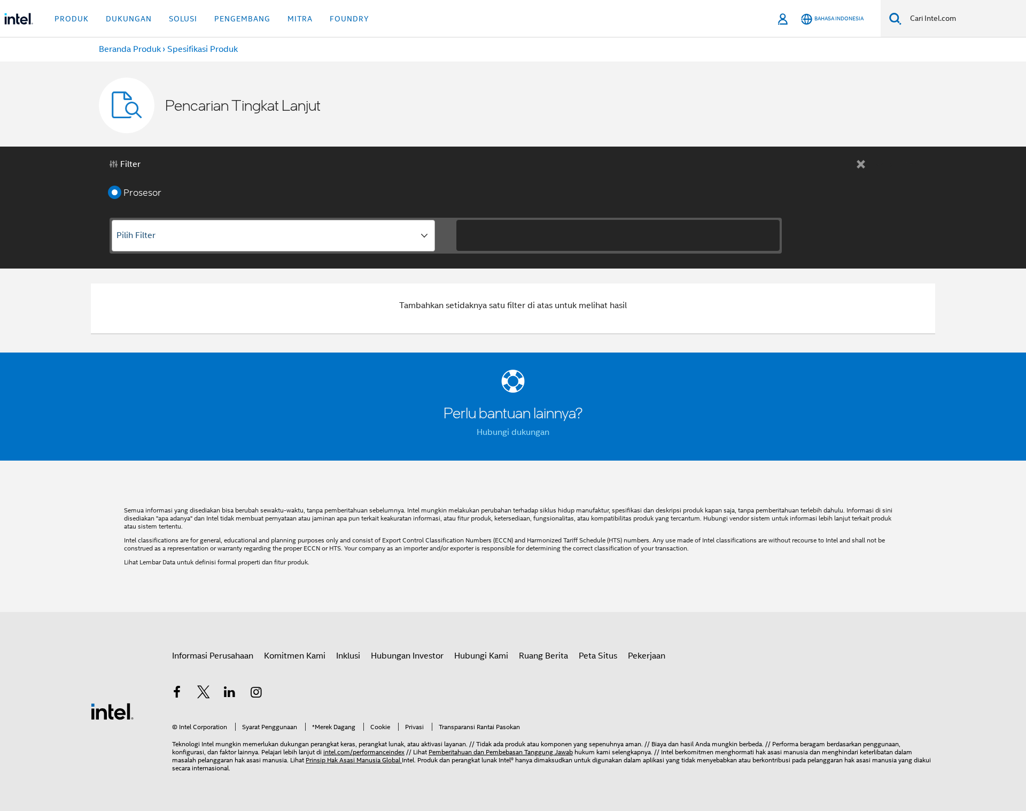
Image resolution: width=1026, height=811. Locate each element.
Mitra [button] (300, 19)
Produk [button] (72, 19)
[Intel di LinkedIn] (230, 693)
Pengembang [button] (242, 19)
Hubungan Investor (407, 656)
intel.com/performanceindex (364, 752)
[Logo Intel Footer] (112, 711)
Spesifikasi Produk (202, 49)
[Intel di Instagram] (256, 693)
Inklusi (348, 656)
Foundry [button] (349, 19)
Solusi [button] (183, 19)
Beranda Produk (130, 49)
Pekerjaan (646, 656)
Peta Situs (598, 656)
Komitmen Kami (294, 656)
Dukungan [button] (129, 19)
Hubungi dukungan (513, 432)
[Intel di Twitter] (204, 693)
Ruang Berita (543, 656)
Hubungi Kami (481, 656)
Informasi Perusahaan (212, 656)
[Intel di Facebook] (177, 693)
